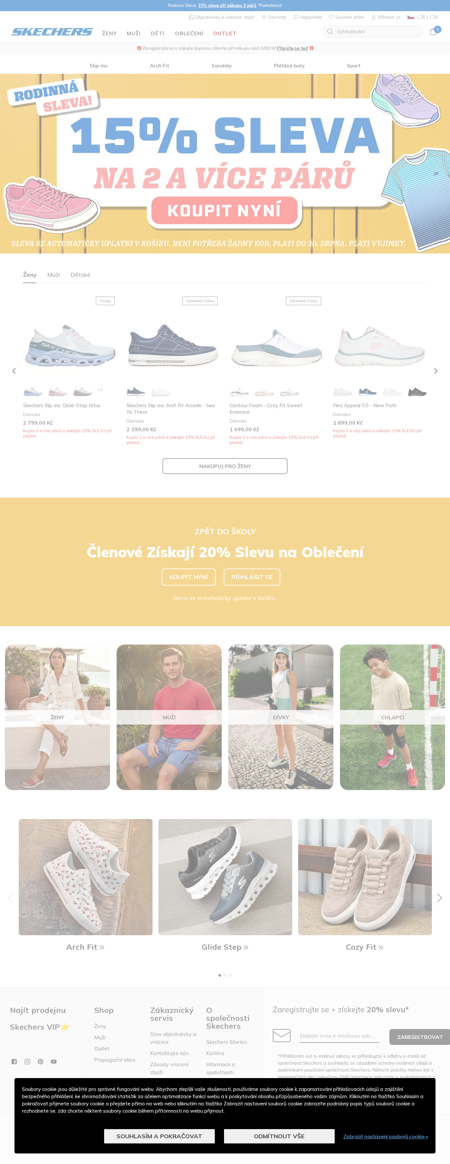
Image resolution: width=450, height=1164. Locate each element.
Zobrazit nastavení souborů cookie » (385, 1136)
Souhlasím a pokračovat (159, 1136)
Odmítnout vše (279, 1136)
